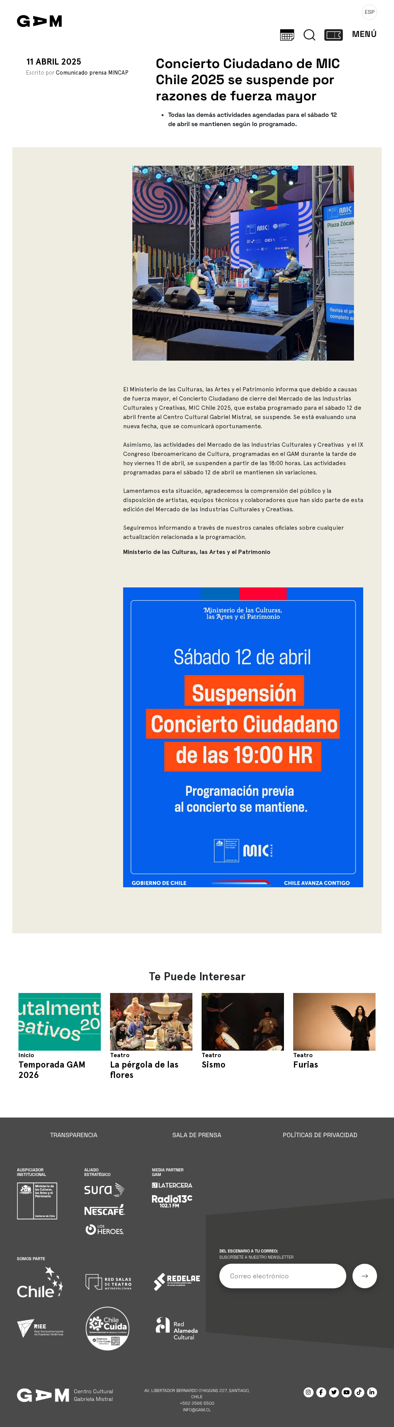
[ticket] (333, 34)
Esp (369, 11)
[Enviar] (364, 1276)
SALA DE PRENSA (196, 1135)
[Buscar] (310, 34)
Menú (364, 34)
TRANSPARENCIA (73, 1135)
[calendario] (287, 34)
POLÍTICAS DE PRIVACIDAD (320, 1135)
